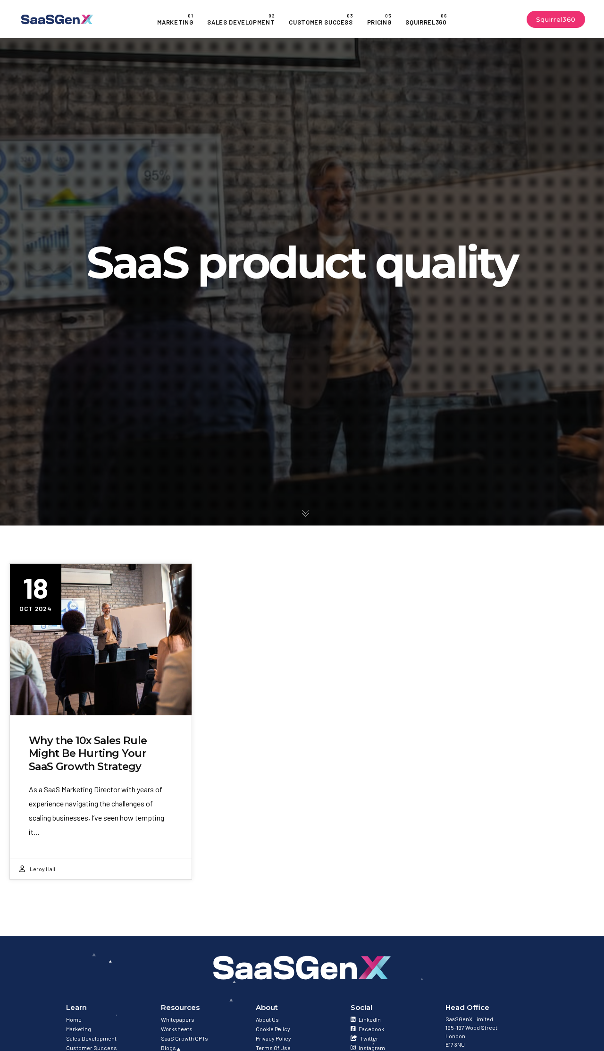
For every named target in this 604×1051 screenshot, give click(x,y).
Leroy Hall (42, 868)
